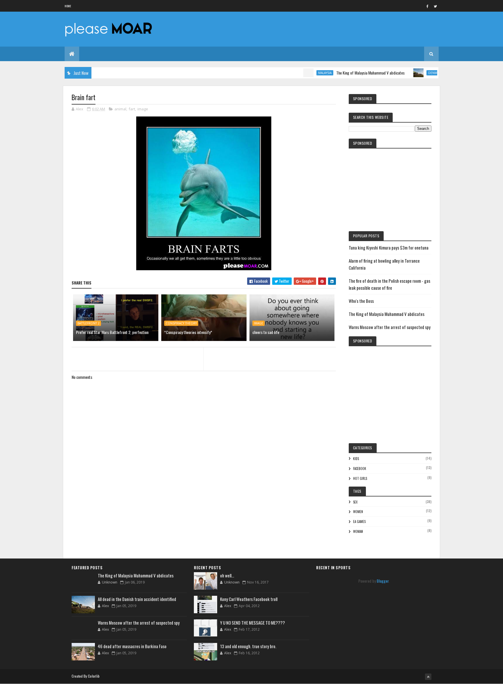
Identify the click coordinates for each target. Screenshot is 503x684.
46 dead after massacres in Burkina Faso (132, 646)
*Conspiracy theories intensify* (188, 332)
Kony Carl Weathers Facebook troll (248, 599)
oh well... (227, 575)
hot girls (360, 478)
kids (356, 458)
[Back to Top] (428, 677)
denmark (422, 73)
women (358, 511)
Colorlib (94, 676)
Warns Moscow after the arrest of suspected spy (390, 327)
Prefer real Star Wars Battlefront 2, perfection (112, 332)
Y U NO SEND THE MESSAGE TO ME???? (252, 622)
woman (358, 531)
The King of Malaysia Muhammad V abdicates (357, 73)
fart (132, 109)
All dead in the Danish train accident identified (137, 599)
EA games (359, 521)
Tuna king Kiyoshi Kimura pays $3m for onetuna (388, 247)
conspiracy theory (181, 323)
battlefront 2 (88, 323)
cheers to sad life (265, 332)
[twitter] (435, 6)
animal (120, 109)
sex (355, 502)
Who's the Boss (361, 301)
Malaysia (312, 73)
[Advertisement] (203, 514)
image (142, 109)
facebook (359, 468)
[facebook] (427, 6)
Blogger (383, 581)
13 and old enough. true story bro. (248, 646)
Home (68, 6)
